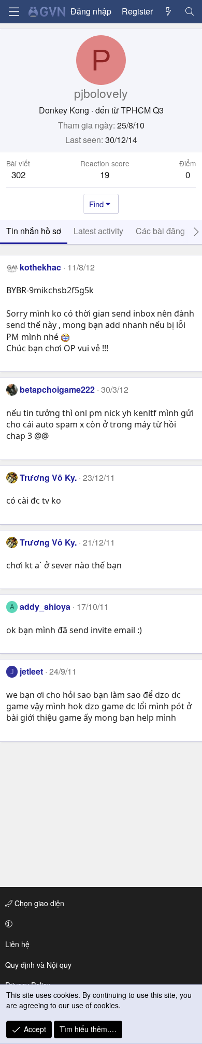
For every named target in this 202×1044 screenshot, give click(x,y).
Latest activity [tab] (98, 231)
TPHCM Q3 (142, 110)
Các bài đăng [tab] (160, 231)
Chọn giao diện (38, 903)
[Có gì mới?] (168, 11)
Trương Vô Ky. (48, 477)
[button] (99, 923)
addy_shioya (45, 606)
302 (18, 174)
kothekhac (40, 267)
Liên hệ (17, 944)
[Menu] (14, 12)
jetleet (31, 671)
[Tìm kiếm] (189, 11)
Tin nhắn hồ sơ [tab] (33, 231)
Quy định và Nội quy (38, 965)
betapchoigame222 (57, 389)
